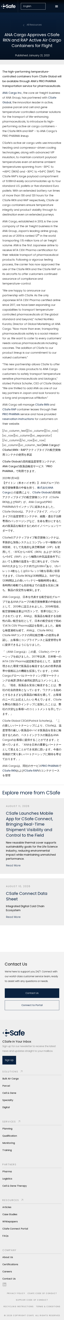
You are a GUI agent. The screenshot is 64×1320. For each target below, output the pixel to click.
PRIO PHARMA (11, 414)
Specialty (7, 1100)
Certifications (10, 1264)
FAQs (5, 1236)
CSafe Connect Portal (15, 1228)
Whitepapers (10, 1221)
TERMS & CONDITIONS (48, 1306)
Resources (10, 1200)
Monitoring (8, 1143)
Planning (7, 1128)
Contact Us (9, 1278)
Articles (6, 1207)
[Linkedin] (4, 1284)
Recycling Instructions (19, 1306)
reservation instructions (18, 419)
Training (7, 1150)
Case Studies (9, 1214)
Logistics (7, 1178)
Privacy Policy (16, 1293)
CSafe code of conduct (42, 1293)
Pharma (7, 1171)
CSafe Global (41, 492)
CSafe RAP (9, 409)
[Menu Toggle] (56, 6)
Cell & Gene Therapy (14, 1186)
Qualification (9, 1136)
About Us (7, 1257)
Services (9, 1121)
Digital (6, 1107)
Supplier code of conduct (32, 1300)
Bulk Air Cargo (10, 1078)
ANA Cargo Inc (12, 93)
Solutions (10, 1071)
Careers (7, 1271)
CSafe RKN (42, 404)
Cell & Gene (9, 1093)
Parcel (6, 1086)
